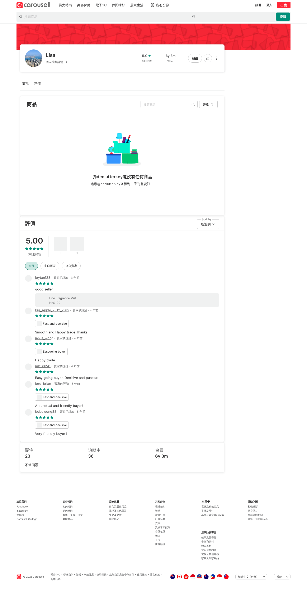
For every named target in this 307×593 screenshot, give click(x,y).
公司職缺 (101, 574)
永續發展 (89, 574)
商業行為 (56, 579)
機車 (157, 535)
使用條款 (142, 574)
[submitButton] (283, 17)
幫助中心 (56, 574)
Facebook (22, 506)
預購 (157, 510)
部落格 (20, 514)
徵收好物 (160, 514)
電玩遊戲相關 (208, 549)
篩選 (206, 104)
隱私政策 (155, 574)
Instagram (22, 510)
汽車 (157, 523)
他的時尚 (68, 506)
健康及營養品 (208, 537)
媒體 (78, 574)
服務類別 (160, 544)
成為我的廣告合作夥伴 (121, 574)
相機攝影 (253, 506)
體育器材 (206, 545)
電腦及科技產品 (210, 506)
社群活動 (160, 519)
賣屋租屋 (160, 531)
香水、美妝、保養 (73, 514)
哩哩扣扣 (160, 506)
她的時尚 (68, 510)
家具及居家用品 (118, 506)
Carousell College (26, 519)
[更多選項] (216, 58)
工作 (157, 539)
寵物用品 (114, 519)
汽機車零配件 (162, 527)
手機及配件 (207, 510)
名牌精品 (68, 519)
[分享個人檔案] (208, 58)
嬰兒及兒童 (115, 514)
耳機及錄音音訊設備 (212, 514)
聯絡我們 (68, 574)
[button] (57, 61)
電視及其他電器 (118, 510)
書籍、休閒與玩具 (258, 519)
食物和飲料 (207, 541)
